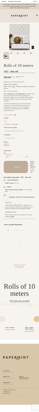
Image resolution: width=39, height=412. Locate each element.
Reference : (6, 82)
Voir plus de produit (20, 301)
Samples (4, 1)
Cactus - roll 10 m (10, 327)
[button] (15, 61)
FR (36, 1)
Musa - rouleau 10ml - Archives (29, 328)
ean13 (5, 84)
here (12, 216)
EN (34, 1)
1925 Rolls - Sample (19, 265)
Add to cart (17, 167)
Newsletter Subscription (14, 1)
